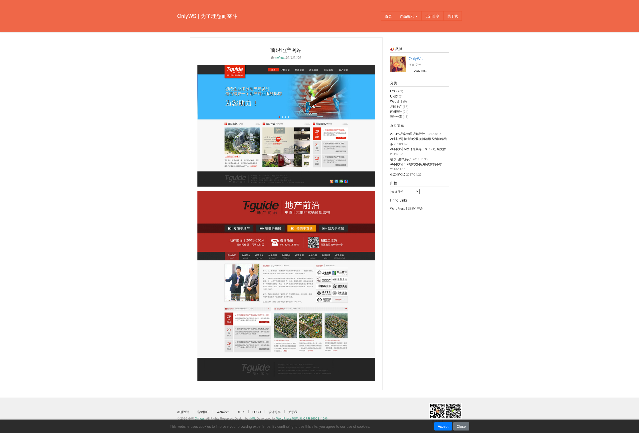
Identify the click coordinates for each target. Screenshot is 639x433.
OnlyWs (416, 58)
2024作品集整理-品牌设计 (407, 133)
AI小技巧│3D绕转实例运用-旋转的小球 (416, 164)
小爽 (252, 418)
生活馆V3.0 (397, 174)
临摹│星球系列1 (401, 159)
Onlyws (200, 418)
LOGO (394, 91)
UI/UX (394, 96)
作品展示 (407, 15)
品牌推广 (396, 106)
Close (461, 426)
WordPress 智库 (287, 418)
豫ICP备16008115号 (313, 418)
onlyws (280, 57)
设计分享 (432, 15)
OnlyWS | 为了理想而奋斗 (207, 15)
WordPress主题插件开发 (406, 208)
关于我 (452, 15)
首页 (388, 15)
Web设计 (396, 101)
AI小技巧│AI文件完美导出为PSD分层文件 (418, 149)
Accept (443, 426)
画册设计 (396, 111)
